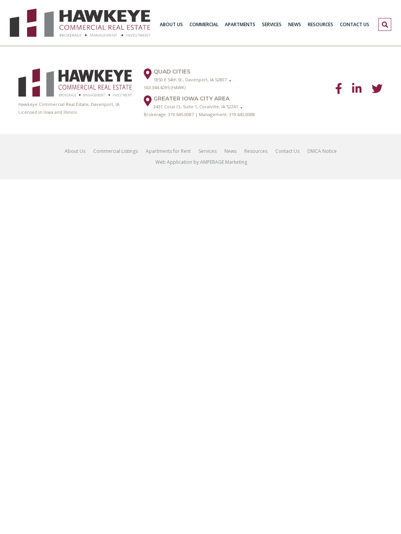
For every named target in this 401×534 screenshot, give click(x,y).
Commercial (204, 24)
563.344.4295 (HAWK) (165, 87)
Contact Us (354, 24)
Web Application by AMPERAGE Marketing (200, 162)
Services (272, 24)
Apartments (240, 24)
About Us (171, 24)
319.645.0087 (181, 114)
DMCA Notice (322, 151)
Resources (320, 24)
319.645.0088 (242, 114)
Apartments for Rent (168, 151)
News (294, 24)
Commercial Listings (115, 151)
